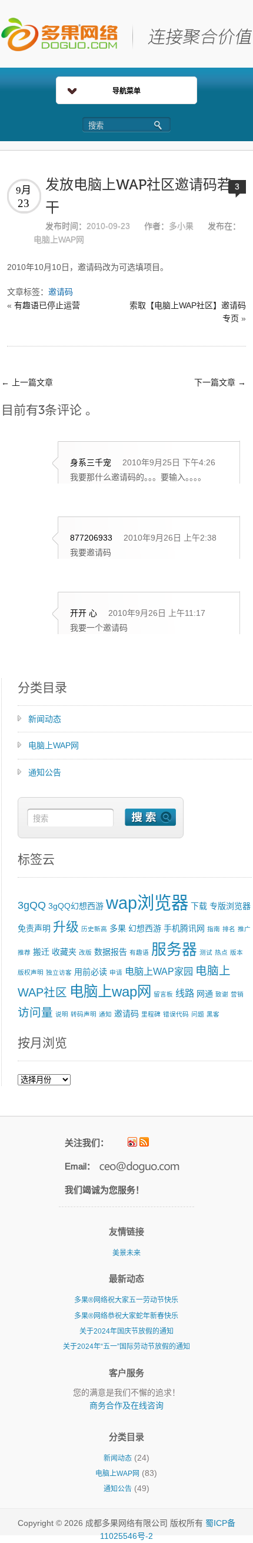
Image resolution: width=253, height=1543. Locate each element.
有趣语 (139, 952)
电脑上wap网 (110, 991)
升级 (66, 926)
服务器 (174, 949)
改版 (85, 952)
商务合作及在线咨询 (126, 1405)
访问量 (35, 1012)
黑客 (213, 1014)
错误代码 (176, 1014)
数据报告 (110, 952)
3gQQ (32, 905)
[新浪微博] (132, 1142)
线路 (184, 993)
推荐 (24, 952)
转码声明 (83, 1014)
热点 (221, 952)
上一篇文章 (27, 382)
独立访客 (59, 972)
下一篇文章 (220, 382)
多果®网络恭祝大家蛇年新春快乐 (126, 1316)
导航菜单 (126, 91)
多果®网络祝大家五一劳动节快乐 (126, 1300)
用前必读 (90, 972)
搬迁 (41, 952)
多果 (117, 928)
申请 (115, 972)
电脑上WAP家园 (159, 971)
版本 (236, 952)
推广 (244, 928)
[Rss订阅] (144, 1142)
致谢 (221, 994)
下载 (199, 906)
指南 (213, 928)
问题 (197, 1014)
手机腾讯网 (184, 928)
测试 (205, 952)
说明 (61, 1014)
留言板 (163, 994)
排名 (228, 928)
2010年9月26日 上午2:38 (170, 537)
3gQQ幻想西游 (76, 906)
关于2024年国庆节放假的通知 (126, 1331)
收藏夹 (64, 952)
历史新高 (94, 928)
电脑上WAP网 (59, 239)
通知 (105, 1014)
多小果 (181, 226)
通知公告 (44, 772)
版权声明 (31, 972)
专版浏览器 (230, 906)
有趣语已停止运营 (47, 305)
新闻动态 (44, 719)
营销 (237, 994)
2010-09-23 (108, 226)
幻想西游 (144, 928)
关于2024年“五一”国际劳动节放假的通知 (126, 1346)
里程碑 (151, 1014)
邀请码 (60, 291)
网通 (205, 993)
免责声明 (34, 928)
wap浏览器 (147, 902)
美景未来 (126, 1253)
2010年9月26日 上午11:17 (156, 613)
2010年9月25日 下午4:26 (168, 462)
